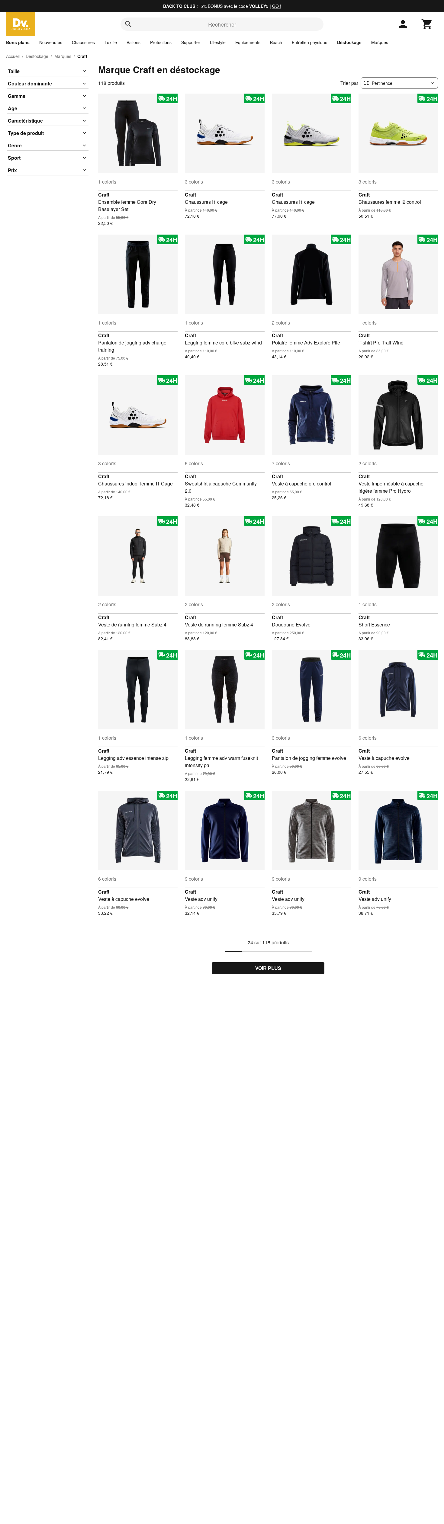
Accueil (13, 56)
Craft (103, 194)
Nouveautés (50, 42)
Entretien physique (309, 42)
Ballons (133, 42)
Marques (379, 42)
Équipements (247, 42)
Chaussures (83, 42)
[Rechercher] (128, 24)
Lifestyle (218, 42)
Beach (276, 42)
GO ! (276, 6)
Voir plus (268, 968)
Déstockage (349, 42)
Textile (111, 42)
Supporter (190, 42)
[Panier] (427, 24)
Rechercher (222, 24)
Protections (161, 42)
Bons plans (18, 42)
